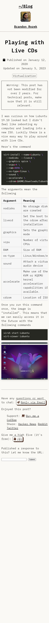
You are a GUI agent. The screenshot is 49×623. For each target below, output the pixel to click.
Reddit (43, 424)
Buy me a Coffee (23, 418)
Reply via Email (33, 402)
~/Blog (26, 6)
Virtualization (24, 76)
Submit (32, 459)
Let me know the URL (26, 452)
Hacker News (27, 424)
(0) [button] (19, 439)
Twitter (12, 428)
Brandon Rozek (25, 26)
